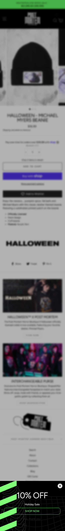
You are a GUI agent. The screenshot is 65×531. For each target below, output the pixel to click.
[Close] (60, 486)
